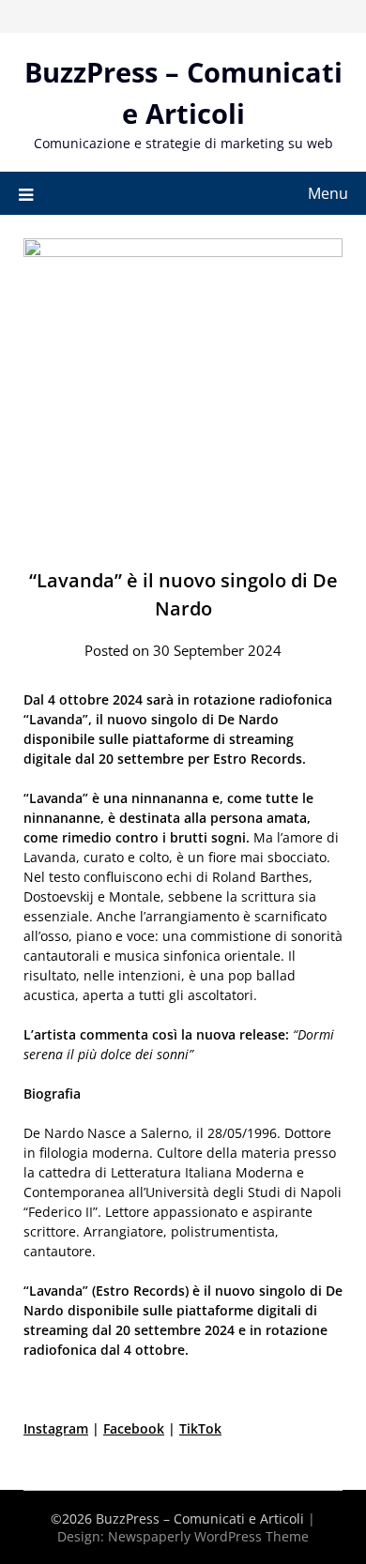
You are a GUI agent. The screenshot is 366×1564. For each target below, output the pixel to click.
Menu (328, 193)
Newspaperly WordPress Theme (208, 1536)
